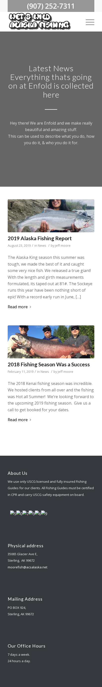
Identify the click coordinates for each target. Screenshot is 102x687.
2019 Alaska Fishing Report (40, 238)
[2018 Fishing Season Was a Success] (51, 341)
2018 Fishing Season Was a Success (49, 364)
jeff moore (63, 245)
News (42, 245)
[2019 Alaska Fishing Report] (51, 215)
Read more (18, 306)
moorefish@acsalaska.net (27, 567)
